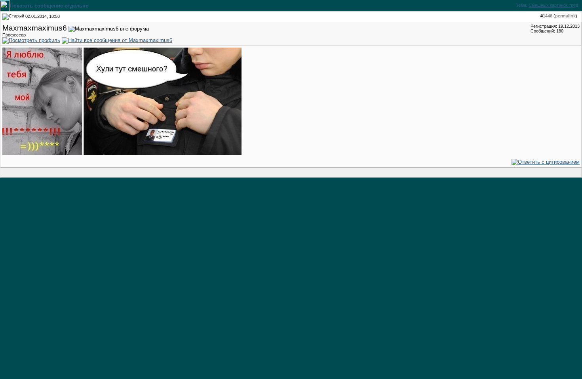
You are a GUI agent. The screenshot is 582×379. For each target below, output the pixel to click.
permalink (565, 15)
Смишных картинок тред (553, 5)
